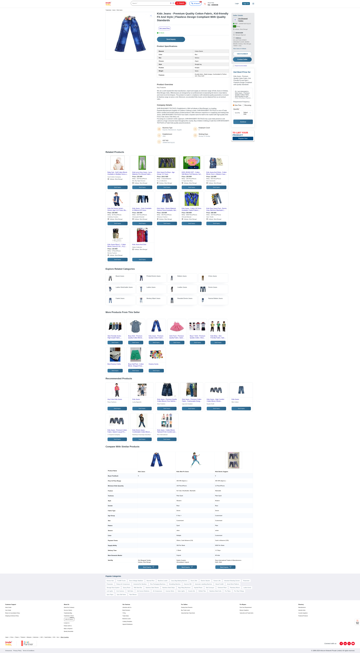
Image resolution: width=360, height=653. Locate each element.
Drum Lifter (194, 580)
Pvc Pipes (228, 591)
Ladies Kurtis (247, 587)
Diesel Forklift (219, 584)
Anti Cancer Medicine (143, 591)
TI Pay (124, 613)
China (11, 637)
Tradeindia (108, 10)
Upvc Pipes (110, 594)
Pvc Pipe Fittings (239, 591)
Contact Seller (242, 59)
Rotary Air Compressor (123, 584)
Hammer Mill (187, 584)
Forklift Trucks (121, 580)
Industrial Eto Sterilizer (140, 584)
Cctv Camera (120, 591)
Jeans (114, 10)
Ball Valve (130, 591)
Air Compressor (157, 591)
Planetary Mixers (235, 587)
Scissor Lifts (217, 580)
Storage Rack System (113, 587)
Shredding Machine (174, 584)
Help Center (8, 607)
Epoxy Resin (126, 587)
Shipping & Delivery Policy (12, 616)
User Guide (8, 610)
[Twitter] (349, 643)
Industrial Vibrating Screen (232, 580)
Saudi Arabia (47, 637)
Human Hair (110, 580)
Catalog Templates (127, 621)
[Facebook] (341, 643)
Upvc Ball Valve (121, 594)
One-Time (238, 105)
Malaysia (29, 637)
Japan (6, 637)
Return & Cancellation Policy (12, 613)
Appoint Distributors (128, 624)
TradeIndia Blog (68, 613)
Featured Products (303, 616)
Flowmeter (110, 584)
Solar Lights (181, 591)
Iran (58, 637)
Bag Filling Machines (184, 587)
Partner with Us (68, 625)
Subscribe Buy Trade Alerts (188, 613)
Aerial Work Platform (233, 584)
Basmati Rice (150, 580)
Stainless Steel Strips (168, 587)
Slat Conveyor (210, 587)
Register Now (243, 138)
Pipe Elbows (133, 594)
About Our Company (69, 607)
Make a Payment (68, 628)
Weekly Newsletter (68, 631)
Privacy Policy (17, 650)
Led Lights (110, 591)
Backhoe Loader (163, 580)
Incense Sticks (170, 591)
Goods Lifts (191, 591)
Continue (243, 122)
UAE (41, 637)
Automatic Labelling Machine (203, 584)
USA (54, 637)
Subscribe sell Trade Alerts (246, 613)
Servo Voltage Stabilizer (136, 580)
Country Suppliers (303, 613)
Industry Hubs (301, 610)
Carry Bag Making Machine (179, 580)
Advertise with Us (127, 607)
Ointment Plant (222, 587)
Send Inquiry (171, 39)
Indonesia (35, 637)
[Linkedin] (345, 643)
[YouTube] (353, 643)
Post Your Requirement (246, 607)
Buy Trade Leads (185, 610)
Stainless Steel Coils (215, 591)
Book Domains (126, 610)
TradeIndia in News (69, 616)
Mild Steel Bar (138, 587)
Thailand (23, 637)
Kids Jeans (119, 10)
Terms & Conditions (28, 650)
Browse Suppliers (244, 610)
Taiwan (17, 637)
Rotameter (246, 580)
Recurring (248, 105)
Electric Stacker (205, 580)
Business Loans (127, 618)
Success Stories (68, 610)
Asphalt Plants (198, 587)
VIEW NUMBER (242, 54)
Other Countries (65, 637)
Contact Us (66, 623)
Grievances (8, 650)
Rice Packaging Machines (157, 584)
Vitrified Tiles (202, 591)
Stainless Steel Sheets (152, 587)
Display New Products (186, 607)
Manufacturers (302, 607)
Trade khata (126, 616)
